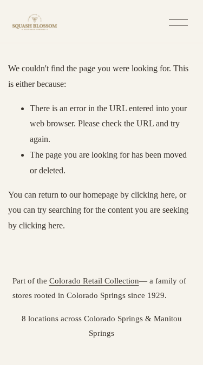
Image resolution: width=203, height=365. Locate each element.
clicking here (153, 194)
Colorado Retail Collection (94, 280)
